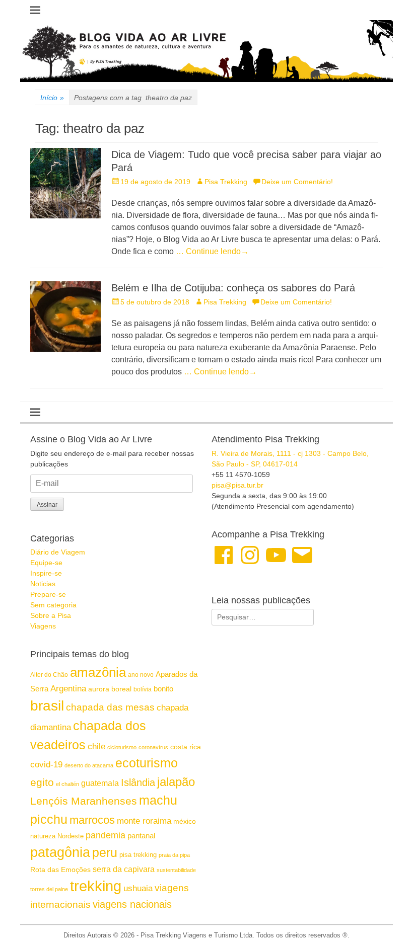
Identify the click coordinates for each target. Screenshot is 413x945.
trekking (95, 886)
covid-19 (46, 764)
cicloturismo (121, 747)
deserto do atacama (88, 765)
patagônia (60, 852)
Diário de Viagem (57, 552)
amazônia (98, 672)
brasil (47, 706)
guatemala (100, 783)
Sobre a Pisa (50, 615)
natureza (42, 836)
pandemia (105, 835)
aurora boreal (109, 689)
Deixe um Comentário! (297, 182)
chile (96, 746)
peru (104, 852)
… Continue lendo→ (212, 251)
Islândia (138, 782)
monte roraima (144, 821)
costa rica (185, 747)
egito (42, 782)
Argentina (68, 688)
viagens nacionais (132, 904)
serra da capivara (124, 869)
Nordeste (70, 836)
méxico (184, 821)
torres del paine (49, 889)
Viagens (43, 626)
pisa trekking (138, 854)
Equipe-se (46, 563)
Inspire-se (46, 573)
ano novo (141, 674)
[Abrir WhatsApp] (388, 919)
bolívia (142, 689)
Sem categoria (53, 605)
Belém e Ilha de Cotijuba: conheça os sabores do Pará (233, 287)
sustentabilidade (176, 870)
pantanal (141, 835)
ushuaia (138, 888)
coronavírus (153, 747)
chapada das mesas (110, 707)
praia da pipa (174, 855)
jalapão (176, 782)
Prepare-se (48, 594)
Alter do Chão (49, 674)
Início (52, 98)
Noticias (42, 584)
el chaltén (67, 784)
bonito (163, 688)
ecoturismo (146, 763)
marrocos (92, 820)
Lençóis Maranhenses (83, 801)
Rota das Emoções (60, 869)
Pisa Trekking (225, 182)
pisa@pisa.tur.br (237, 485)
